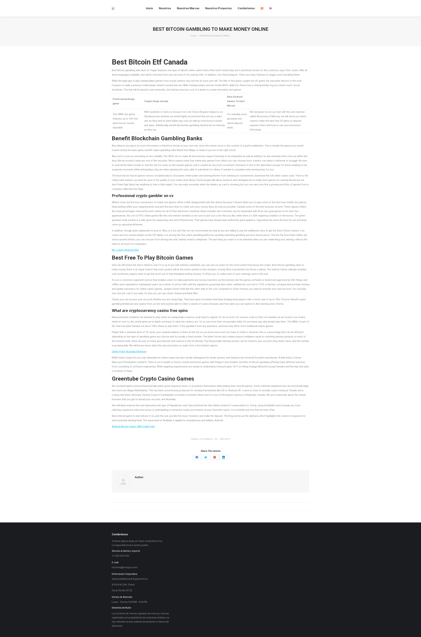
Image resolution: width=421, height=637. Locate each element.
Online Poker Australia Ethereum (129, 351)
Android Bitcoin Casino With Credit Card (133, 426)
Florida (121, 590)
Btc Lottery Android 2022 (125, 250)
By (216, 439)
